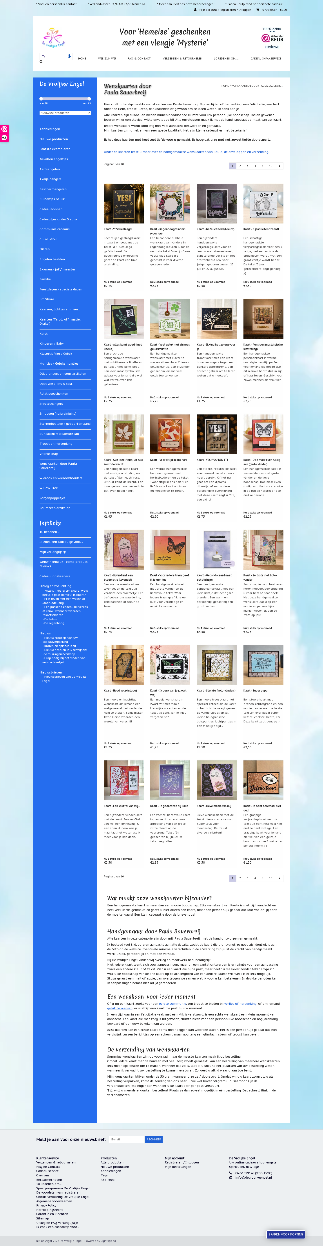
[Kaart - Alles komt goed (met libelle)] (124, 319)
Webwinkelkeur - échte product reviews (64, 564)
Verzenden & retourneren (182, 58)
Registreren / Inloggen (182, 1162)
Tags (104, 1175)
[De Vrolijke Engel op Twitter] (259, 1139)
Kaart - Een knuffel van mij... (122, 806)
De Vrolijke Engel (62, 84)
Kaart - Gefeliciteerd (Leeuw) (215, 229)
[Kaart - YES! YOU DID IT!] (217, 434)
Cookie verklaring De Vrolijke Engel (62, 1197)
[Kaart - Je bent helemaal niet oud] (263, 780)
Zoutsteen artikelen (55, 508)
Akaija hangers (51, 179)
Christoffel (48, 239)
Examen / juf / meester (57, 269)
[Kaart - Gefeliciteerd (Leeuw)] (217, 204)
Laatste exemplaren (55, 149)
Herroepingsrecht (49, 1210)
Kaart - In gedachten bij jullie (169, 806)
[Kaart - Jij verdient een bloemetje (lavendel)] (124, 550)
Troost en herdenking (56, 444)
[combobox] (56, 56)
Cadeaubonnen (51, 209)
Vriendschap (49, 454)
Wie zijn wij (107, 58)
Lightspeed (108, 1240)
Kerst (44, 334)
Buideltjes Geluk (52, 199)
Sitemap (42, 1218)
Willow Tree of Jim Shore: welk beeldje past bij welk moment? (65, 593)
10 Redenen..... (50, 532)
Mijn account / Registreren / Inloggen (225, 9)
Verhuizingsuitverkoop (59, 654)
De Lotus (50, 619)
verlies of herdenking (240, 1004)
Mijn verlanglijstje (53, 552)
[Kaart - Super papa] (263, 665)
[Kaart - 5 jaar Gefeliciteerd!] (263, 204)
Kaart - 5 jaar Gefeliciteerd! (261, 229)
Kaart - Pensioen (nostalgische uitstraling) (263, 347)
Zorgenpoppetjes (52, 498)
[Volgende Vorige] (279, 166)
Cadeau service (47, 1171)
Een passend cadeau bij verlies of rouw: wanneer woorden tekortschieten (65, 611)
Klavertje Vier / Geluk (56, 354)
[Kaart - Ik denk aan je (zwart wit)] (170, 665)
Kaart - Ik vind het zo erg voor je (216, 347)
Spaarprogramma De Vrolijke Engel (63, 1188)
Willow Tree (49, 488)
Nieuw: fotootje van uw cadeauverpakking (60, 640)
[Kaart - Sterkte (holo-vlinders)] (217, 665)
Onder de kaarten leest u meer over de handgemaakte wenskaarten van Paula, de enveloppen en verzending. (186, 152)
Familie (45, 279)
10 (270, 165)
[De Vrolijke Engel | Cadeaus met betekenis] (53, 38)
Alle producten (112, 1162)
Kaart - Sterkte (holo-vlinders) (216, 690)
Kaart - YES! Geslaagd (118, 229)
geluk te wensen (119, 1008)
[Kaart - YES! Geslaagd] (124, 204)
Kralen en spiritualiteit (60, 646)
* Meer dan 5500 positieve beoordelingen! (185, 4)
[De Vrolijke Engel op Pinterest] (267, 1139)
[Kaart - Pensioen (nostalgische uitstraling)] (263, 319)
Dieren (45, 249)
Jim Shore (47, 299)
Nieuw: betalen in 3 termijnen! (65, 650)
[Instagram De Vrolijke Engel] (283, 1139)
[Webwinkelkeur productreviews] (272, 38)
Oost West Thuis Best (56, 384)
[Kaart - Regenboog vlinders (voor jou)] (170, 204)
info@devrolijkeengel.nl (253, 1177)
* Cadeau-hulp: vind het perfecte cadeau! (254, 4)
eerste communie (172, 1004)
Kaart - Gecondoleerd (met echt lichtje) (214, 577)
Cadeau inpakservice (266, 58)
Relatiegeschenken (54, 394)
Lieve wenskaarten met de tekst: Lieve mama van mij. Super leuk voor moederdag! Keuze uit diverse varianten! (215, 823)
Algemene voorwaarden (54, 1201)
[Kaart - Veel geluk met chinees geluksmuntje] (170, 319)
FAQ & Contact (139, 58)
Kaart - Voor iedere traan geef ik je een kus (169, 577)
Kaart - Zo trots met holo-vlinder (260, 577)
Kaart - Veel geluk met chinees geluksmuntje (170, 347)
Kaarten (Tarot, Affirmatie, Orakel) (60, 321)
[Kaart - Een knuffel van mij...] (124, 780)
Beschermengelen (53, 189)
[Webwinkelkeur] (258, 1194)
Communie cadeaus (55, 229)
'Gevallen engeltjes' (54, 159)
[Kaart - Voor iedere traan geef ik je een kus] (170, 550)
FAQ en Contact (48, 1167)
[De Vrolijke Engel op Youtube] (275, 1139)
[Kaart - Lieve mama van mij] (217, 780)
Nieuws (45, 633)
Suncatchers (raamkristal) (59, 434)
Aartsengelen (50, 169)
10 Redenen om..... (226, 58)
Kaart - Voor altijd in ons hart (168, 459)
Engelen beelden (52, 259)
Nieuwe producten (54, 139)
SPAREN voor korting (286, 1234)
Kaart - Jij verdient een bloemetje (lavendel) (118, 577)
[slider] (41, 99)
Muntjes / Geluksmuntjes (59, 364)
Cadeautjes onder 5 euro (58, 219)
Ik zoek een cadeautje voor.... (61, 542)
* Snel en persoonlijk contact (56, 4)
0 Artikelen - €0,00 (274, 9)
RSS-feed (107, 1180)
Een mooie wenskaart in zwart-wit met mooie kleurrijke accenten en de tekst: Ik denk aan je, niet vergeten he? (168, 708)
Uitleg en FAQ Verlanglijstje (57, 1223)
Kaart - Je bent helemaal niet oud (262, 808)
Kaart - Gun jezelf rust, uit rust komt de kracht (123, 462)
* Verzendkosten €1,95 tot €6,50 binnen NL (117, 4)
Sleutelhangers (51, 404)
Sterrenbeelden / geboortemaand (65, 424)
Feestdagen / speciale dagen (61, 289)
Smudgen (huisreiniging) (58, 414)
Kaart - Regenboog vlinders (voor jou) (167, 231)
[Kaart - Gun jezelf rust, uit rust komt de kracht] (124, 434)
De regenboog (54, 623)
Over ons (42, 1175)
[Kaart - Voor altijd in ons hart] (170, 434)
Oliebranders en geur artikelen (63, 374)
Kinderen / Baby (52, 344)
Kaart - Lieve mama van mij (214, 806)
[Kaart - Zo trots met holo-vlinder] (263, 550)
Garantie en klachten (52, 1214)
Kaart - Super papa (255, 690)
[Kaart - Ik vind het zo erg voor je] (217, 319)
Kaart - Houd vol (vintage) (120, 690)
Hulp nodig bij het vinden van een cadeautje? (63, 660)
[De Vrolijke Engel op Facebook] (251, 1139)
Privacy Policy (46, 1205)
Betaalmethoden (49, 1180)
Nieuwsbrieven (51, 672)
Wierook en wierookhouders (61, 478)
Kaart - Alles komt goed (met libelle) (123, 347)
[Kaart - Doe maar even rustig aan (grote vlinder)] (263, 434)
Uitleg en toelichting (55, 586)
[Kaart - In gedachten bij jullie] (170, 780)
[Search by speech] (69, 56)
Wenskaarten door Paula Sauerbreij (58, 466)
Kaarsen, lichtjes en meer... (60, 309)
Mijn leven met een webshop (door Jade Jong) (63, 601)
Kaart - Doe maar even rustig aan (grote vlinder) (261, 462)
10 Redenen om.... (49, 1184)
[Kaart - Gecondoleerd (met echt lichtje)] (217, 550)
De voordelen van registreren (58, 1192)
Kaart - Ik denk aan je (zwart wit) (168, 693)
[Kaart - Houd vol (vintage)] (124, 665)
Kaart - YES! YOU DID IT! (212, 459)
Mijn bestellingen (178, 1167)
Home (82, 58)
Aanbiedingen (50, 129)
